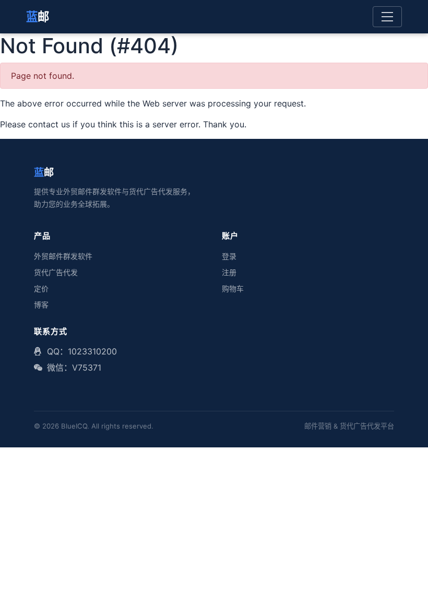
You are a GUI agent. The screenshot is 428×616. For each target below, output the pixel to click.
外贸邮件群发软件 (63, 256)
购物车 (233, 289)
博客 (41, 305)
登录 (229, 256)
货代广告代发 (56, 272)
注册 (229, 272)
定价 (41, 289)
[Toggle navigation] (387, 16)
